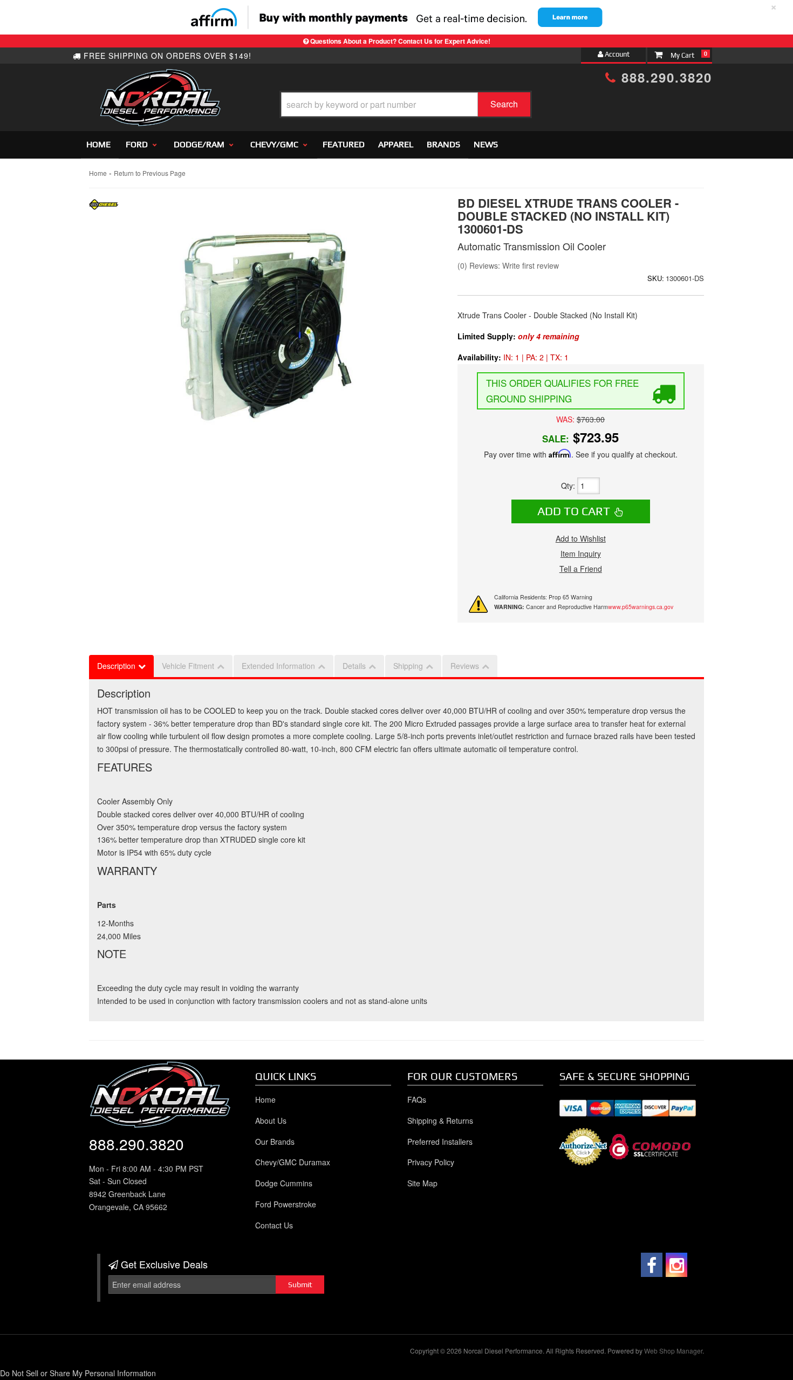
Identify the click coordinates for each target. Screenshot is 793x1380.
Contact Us (274, 1225)
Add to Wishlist (581, 538)
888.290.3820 (664, 77)
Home (98, 144)
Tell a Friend (580, 568)
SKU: (655, 278)
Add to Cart (573, 511)
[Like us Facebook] (651, 1265)
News (486, 144)
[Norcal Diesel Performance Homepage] (160, 78)
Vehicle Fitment (188, 665)
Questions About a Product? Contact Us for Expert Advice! (400, 41)
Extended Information (278, 665)
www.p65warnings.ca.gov (640, 607)
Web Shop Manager (673, 1350)
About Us (270, 1120)
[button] (405, 104)
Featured (344, 144)
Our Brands (275, 1141)
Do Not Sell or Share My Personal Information (78, 1373)
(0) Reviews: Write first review (508, 265)
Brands (443, 144)
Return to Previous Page (150, 172)
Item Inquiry (580, 553)
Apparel (395, 144)
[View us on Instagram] (676, 1265)
